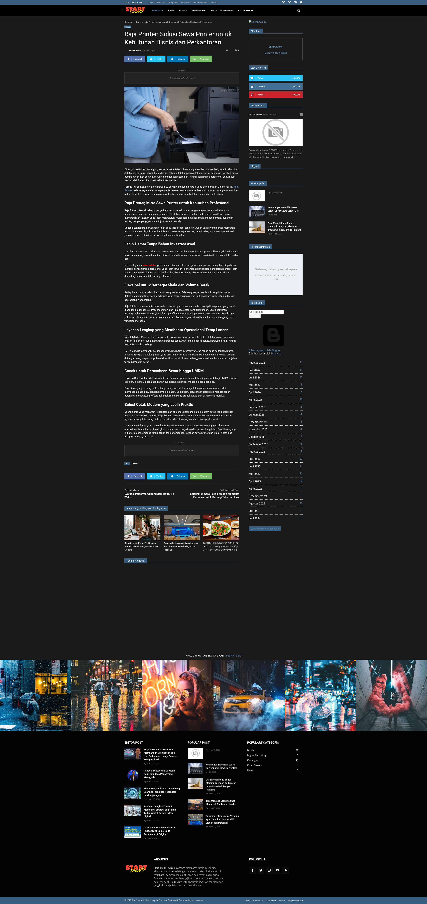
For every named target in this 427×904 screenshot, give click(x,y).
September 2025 (275, 444)
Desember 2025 (275, 422)
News (171, 10)
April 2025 (276, 481)
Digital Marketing (221, 10)
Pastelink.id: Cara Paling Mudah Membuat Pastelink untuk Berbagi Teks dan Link (213, 495)
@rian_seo (234, 655)
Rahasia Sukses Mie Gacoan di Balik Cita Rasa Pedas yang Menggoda (160, 774)
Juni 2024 (275, 518)
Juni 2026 (276, 377)
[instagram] (269, 870)
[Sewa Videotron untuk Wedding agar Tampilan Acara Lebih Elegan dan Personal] (182, 527)
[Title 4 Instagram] (249, 695)
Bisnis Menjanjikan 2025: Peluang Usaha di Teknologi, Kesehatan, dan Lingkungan (162, 792)
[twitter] (283, 2)
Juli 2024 (275, 510)
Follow (296, 78)
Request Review (200, 2)
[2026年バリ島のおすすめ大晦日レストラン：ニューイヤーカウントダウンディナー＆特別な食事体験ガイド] (221, 527)
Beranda (157, 10)
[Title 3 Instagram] (178, 695)
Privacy (282, 900)
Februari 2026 (275, 407)
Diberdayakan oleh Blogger (264, 350)
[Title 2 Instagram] (106, 695)
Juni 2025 (276, 466)
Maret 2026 (276, 399)
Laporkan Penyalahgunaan (265, 528)
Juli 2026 (276, 370)
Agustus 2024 (276, 503)
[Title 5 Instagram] (320, 695)
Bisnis (183, 10)
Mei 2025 (276, 473)
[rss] (286, 870)
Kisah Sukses (254, 765)
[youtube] (301, 2)
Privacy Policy (173, 2)
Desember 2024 (275, 496)
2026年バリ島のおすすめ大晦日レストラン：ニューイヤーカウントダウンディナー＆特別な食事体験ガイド (220, 546)
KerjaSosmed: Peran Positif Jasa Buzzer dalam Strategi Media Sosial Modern (141, 546)
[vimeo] (289, 2)
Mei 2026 (275, 384)
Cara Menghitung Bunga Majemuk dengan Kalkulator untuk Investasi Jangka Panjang (284, 226)
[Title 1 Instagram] (35, 695)
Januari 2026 (275, 414)
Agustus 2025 (275, 451)
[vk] (295, 2)
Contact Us (185, 2)
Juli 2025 (276, 459)
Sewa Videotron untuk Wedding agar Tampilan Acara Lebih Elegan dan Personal (181, 546)
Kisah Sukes (245, 10)
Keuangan (198, 10)
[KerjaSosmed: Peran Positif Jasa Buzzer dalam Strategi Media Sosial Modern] (142, 527)
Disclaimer (160, 2)
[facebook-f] (252, 870)
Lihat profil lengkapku (276, 52)
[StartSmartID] (136, 10)
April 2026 (275, 392)
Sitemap (213, 2)
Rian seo (276, 353)
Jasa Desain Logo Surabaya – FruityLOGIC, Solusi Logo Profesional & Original (159, 831)
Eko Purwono (276, 46)
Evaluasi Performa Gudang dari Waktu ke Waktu (149, 495)
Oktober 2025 (275, 436)
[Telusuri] (299, 10)
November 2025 (275, 429)
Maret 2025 (275, 488)
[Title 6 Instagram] (391, 695)
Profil (151, 2)
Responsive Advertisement (181, 78)
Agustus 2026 (276, 362)
